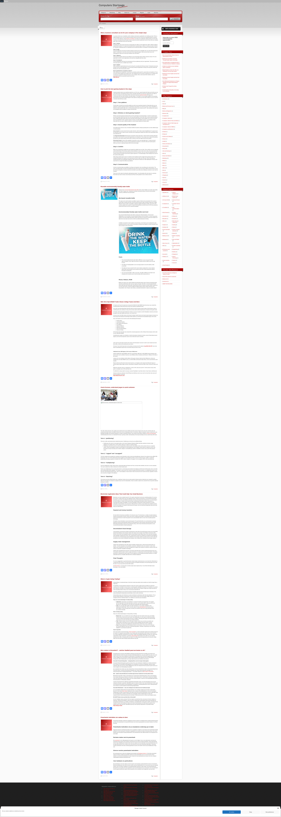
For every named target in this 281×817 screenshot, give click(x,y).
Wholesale (165, 184)
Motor (164, 163)
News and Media (175, 239)
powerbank (117, 740)
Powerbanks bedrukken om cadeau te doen (114, 717)
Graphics (164, 224)
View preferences (269, 812)
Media (164, 160)
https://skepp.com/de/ (117, 705)
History (173, 227)
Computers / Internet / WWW (168, 126)
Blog (119, 12)
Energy (164, 134)
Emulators (174, 218)
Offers (164, 167)
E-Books (164, 131)
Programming (175, 249)
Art (163, 101)
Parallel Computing (176, 245)
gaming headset (143, 94)
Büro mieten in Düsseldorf (148, 671)
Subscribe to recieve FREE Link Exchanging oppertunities (170, 39)
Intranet (173, 233)
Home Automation (166, 229)
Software (164, 256)
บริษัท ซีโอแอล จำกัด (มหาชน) (109, 791)
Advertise (156, 12)
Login (149, 12)
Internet (164, 148)
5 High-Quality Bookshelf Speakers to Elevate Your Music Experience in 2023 (131, 795)
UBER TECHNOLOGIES (167, 283)
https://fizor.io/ (116, 77)
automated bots (143, 607)
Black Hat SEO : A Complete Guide (130, 806)
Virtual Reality (165, 265)
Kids (164, 153)
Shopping (165, 175)
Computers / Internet (167, 118)
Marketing (165, 158)
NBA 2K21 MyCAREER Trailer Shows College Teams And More (120, 302)
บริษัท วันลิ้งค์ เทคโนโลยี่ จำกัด (109, 800)
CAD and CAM (166, 199)
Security (164, 254)
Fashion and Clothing (167, 136)
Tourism (164, 179)
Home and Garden (166, 143)
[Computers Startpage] (100, 23)
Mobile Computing (176, 235)
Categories (103, 12)
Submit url (126, 12)
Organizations (175, 243)
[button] (278, 808)
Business (164, 113)
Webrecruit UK (166, 279)
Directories (165, 216)
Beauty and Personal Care (168, 106)
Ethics (164, 221)
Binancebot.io (117, 565)
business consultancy (130, 38)
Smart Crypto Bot (132, 631)
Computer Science (176, 203)
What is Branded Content (149, 804)
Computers (155, 84)
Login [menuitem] (2, 1)
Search (176, 19)
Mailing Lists (165, 235)
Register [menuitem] (6, 1)
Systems (174, 260)
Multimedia (165, 239)
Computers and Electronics (168, 129)
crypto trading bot (134, 635)
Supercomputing (166, 260)
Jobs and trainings (166, 151)
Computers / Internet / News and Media (170, 120)
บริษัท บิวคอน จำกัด (107, 795)
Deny (250, 812)
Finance (164, 138)
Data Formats (165, 212)
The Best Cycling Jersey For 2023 (151, 795)
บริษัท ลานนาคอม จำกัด (108, 796)
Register (142, 12)
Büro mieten (124, 691)
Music (164, 165)
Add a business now (171, 28)
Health (164, 141)
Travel (164, 182)
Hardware (165, 227)
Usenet (173, 262)
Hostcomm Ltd (165, 281)
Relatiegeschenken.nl (142, 753)
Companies (165, 203)
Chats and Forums (176, 199)
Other (164, 245)
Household (165, 146)
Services (164, 172)
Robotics (174, 251)
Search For (105, 16)
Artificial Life (165, 196)
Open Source (165, 243)
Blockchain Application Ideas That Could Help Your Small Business (122, 494)
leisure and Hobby (166, 155)
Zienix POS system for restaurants (169, 276)
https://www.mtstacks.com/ (119, 375)
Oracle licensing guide (151, 433)
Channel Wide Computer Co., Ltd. (130, 792)
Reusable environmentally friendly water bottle (115, 186)
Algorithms (165, 192)
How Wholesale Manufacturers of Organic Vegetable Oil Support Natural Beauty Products (171, 82)
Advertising (112, 12)
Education (165, 218)
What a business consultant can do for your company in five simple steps (124, 33)
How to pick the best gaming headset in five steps (116, 89)
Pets (164, 170)
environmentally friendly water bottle (131, 189)
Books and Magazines (167, 111)
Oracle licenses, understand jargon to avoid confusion (118, 387)
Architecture (165, 98)
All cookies (231, 812)
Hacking (174, 224)
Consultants (165, 207)
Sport (164, 177)
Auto (164, 103)
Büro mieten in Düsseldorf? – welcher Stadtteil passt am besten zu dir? (123, 650)
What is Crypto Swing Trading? (110, 579)
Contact (134, 12)
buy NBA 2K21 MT (148, 346)
